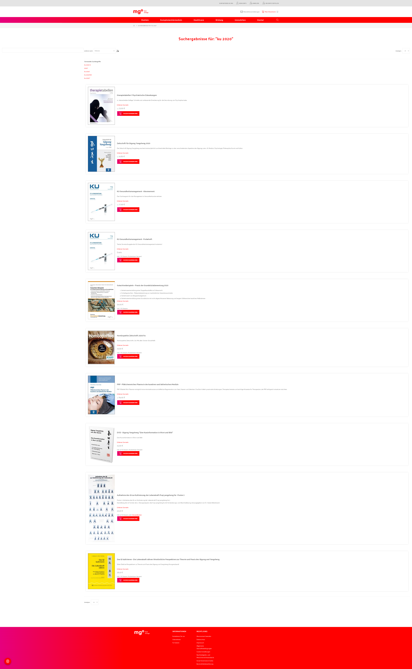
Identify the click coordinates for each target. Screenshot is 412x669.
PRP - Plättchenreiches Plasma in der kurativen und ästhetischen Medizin (147, 384)
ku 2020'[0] (88, 74)
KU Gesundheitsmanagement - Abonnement (135, 191)
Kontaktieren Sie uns (226, 3)
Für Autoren (175, 642)
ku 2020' (87, 71)
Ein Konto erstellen (272, 3)
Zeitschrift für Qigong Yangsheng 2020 (133, 143)
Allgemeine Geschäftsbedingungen (204, 647)
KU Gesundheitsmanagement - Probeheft (134, 239)
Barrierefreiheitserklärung (205, 663)
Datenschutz (201, 639)
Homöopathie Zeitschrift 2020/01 (131, 335)
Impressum (200, 642)
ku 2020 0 (87, 64)
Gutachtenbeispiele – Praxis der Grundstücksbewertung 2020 (142, 285)
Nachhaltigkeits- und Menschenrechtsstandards (205, 656)
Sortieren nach (88, 51)
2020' (86, 68)
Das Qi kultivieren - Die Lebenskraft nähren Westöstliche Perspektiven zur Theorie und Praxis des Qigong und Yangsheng (168, 559)
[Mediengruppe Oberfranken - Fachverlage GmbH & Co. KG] (140, 11)
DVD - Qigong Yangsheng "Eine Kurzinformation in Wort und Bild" (145, 432)
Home (134, 25)
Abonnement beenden (204, 636)
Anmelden (256, 3)
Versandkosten (137, 514)
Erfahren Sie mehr (123, 104)
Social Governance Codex (205, 660)
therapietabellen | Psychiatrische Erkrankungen (137, 95)
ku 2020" (87, 78)
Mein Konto (242, 3)
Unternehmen (176, 639)
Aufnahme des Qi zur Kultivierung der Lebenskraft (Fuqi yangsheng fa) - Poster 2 (150, 495)
